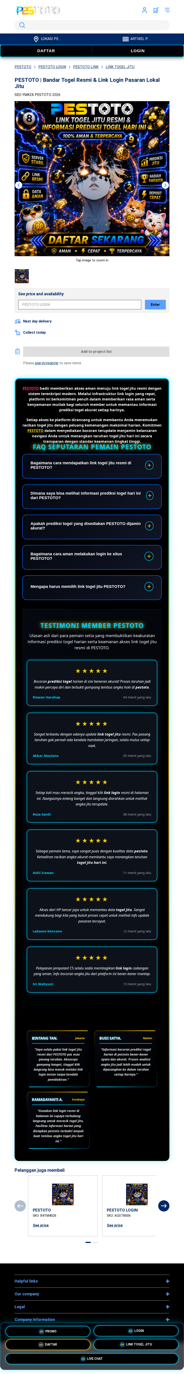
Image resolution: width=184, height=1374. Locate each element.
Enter (155, 304)
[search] (92, 25)
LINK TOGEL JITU (139, 1345)
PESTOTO (31, 388)
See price (41, 1225)
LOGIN (138, 51)
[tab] (88, 1242)
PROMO (51, 1330)
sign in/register (46, 363)
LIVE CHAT (95, 1359)
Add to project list (96, 351)
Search (21, 25)
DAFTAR (46, 51)
